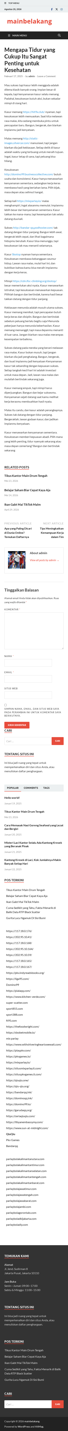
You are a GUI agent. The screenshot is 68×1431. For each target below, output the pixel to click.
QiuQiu (10, 1134)
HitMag (39, 1426)
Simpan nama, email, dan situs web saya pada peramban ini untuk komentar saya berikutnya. (32, 712)
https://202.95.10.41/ (19, 937)
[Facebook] (52, 9)
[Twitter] (57, 9)
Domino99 (12, 984)
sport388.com (14, 1014)
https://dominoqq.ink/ (19, 1098)
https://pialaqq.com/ (18, 990)
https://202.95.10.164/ (19, 948)
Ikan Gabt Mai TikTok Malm (22, 504)
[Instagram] (61, 9)
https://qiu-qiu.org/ (17, 1086)
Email (9, 672)
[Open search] (59, 35)
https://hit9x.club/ (34, 111)
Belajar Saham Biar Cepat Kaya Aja (27, 490)
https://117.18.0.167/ (19, 966)
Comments (31, 787)
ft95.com (11, 1020)
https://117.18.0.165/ (19, 960)
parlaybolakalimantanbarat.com (25, 1182)
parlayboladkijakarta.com (21, 1218)
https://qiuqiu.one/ (17, 1080)
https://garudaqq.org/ (19, 1110)
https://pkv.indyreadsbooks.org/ (25, 972)
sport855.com (14, 1008)
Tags (46, 787)
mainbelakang (29, 21)
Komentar (12, 609)
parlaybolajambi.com (18, 1206)
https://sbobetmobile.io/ (20, 1032)
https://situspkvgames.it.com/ (24, 1074)
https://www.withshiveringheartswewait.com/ (33, 1044)
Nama (9, 656)
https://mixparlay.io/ (29, 200)
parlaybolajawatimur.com (21, 1188)
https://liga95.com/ (17, 978)
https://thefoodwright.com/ (22, 1026)
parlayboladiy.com (17, 1224)
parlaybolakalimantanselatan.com (26, 1170)
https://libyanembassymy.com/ (24, 1122)
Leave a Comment (46, 76)
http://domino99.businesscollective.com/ (28, 174)
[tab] (12, 788)
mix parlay (12, 1038)
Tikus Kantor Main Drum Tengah (25, 476)
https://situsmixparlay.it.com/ (23, 1068)
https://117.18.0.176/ (19, 931)
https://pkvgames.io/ (18, 1056)
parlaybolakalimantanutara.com (25, 1159)
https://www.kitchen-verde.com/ (25, 996)
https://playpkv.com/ (18, 1050)
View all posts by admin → (44, 560)
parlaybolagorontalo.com (21, 1212)
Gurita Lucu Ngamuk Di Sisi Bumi (26, 918)
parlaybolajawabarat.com (21, 1200)
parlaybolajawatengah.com (22, 1194)
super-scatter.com (17, 1002)
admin (31, 76)
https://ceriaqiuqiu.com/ (20, 1116)
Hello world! (12, 797)
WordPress (24, 1426)
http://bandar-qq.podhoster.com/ (33, 227)
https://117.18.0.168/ (19, 943)
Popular (12, 787)
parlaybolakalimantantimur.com (25, 1165)
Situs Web (11, 688)
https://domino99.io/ (18, 1104)
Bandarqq (12, 1146)
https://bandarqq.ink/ (19, 1092)
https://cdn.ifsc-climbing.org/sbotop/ (35, 281)
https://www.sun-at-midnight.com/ (27, 1128)
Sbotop (16, 254)
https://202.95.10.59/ (19, 954)
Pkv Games (13, 1140)
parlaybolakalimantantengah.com (26, 1176)
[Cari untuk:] (34, 741)
